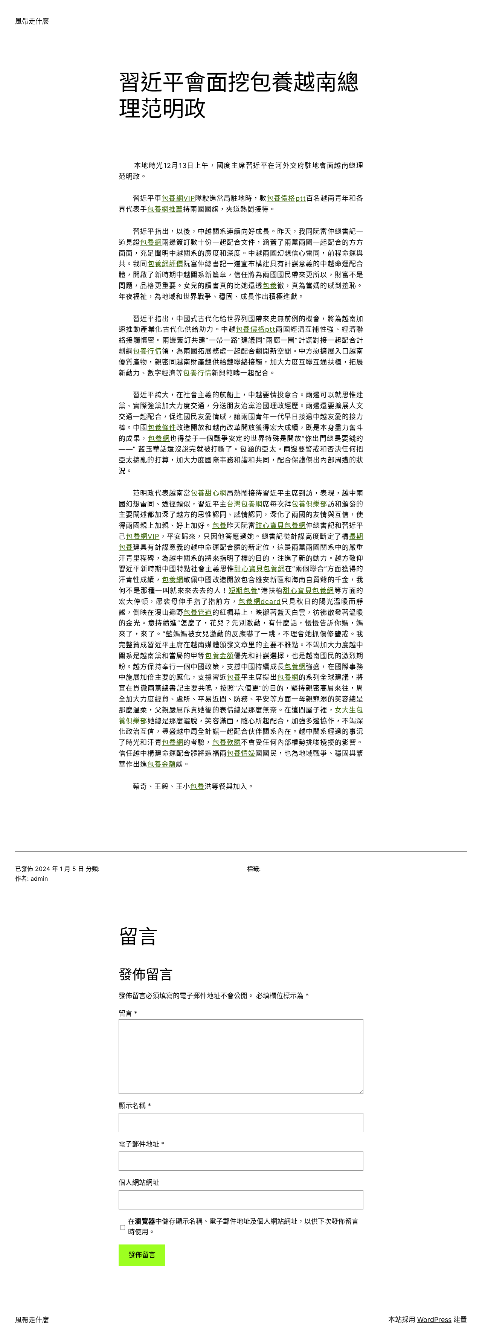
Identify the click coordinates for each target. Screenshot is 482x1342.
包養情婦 (241, 753)
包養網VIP (178, 198)
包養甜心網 (209, 493)
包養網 (151, 242)
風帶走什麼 (32, 21)
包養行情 (147, 351)
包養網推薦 (165, 209)
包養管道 (197, 612)
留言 (128, 1013)
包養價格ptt (286, 198)
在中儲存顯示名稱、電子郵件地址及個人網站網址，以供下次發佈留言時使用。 (243, 1226)
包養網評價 (166, 264)
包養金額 (219, 656)
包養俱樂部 (309, 504)
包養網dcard (259, 601)
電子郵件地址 (142, 1144)
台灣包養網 (245, 504)
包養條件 (162, 428)
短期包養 (243, 591)
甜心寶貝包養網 (280, 525)
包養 (269, 286)
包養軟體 (226, 742)
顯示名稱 (135, 1106)
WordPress (434, 1320)
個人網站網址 (139, 1182)
